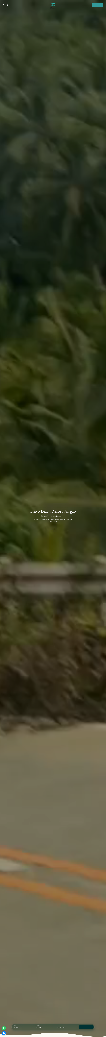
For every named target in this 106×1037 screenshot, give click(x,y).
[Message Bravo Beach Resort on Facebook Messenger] (4, 1033)
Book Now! (97, 5)
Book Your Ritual (86, 1026)
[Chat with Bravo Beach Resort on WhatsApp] (4, 1028)
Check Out (38, 1025)
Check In (16, 1025)
